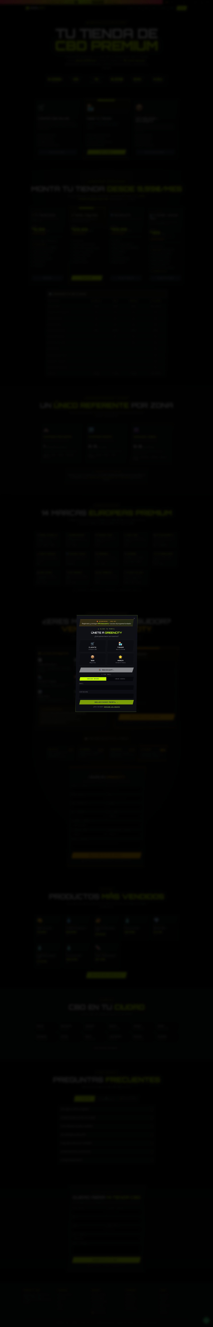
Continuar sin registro (112, 707)
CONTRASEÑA (83, 692)
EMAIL (81, 683)
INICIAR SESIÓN (93, 679)
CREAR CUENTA (120, 679)
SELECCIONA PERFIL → (106, 702)
